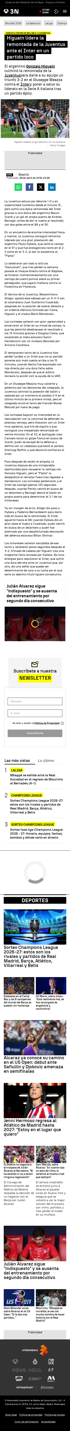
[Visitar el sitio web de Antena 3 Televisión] (19, 1361)
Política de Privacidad (47, 723)
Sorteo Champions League (32, 824)
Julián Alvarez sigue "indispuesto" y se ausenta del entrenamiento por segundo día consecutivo (32, 593)
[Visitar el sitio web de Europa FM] (35, 1379)
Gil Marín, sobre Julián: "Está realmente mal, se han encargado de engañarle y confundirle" (50, 1002)
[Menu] (65, 11)
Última (45, 11)
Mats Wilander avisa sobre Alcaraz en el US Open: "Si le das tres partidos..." (17, 1313)
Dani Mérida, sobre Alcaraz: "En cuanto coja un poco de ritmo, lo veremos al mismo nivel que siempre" (50, 1171)
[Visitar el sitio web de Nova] (19, 1370)
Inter (25, 84)
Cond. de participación (27, 1421)
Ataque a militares (55, 2)
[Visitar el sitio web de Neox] (51, 1361)
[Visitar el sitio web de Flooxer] (47, 1387)
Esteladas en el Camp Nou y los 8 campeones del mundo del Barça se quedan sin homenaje (17, 1001)
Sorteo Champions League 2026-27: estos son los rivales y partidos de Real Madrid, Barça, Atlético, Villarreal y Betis (36, 806)
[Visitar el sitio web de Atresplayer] (27, 1387)
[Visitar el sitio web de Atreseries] (51, 1370)
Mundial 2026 (13, 23)
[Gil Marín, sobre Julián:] (51, 985)
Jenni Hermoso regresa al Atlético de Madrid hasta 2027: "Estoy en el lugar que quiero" (32, 1127)
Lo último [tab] (46, 761)
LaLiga (48, 23)
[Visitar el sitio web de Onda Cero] (19, 1379)
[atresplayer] (56, 11)
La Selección (33, 23)
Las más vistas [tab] (17, 761)
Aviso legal (11, 1414)
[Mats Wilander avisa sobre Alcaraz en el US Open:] (19, 1297)
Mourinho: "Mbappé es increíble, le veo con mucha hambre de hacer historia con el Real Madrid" (50, 1314)
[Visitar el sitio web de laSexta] (35, 1361)
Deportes (35, 900)
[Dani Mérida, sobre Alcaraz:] (51, 1154)
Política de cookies (55, 1414)
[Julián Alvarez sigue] (35, 1243)
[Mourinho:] (51, 1297)
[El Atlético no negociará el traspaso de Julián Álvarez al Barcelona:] (19, 1154)
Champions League (26, 795)
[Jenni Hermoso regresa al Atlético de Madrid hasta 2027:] (35, 1100)
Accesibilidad (48, 1421)
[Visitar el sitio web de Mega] (35, 1370)
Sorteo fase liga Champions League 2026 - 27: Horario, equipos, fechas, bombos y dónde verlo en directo (36, 833)
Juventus (12, 75)
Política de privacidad (30, 1414)
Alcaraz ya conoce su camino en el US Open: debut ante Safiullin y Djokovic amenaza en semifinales (34, 1065)
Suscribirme (35, 733)
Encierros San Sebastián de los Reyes (25, 2)
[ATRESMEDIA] (35, 1350)
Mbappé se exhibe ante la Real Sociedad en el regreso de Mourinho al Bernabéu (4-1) (36, 779)
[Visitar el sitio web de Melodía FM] (51, 1379)
